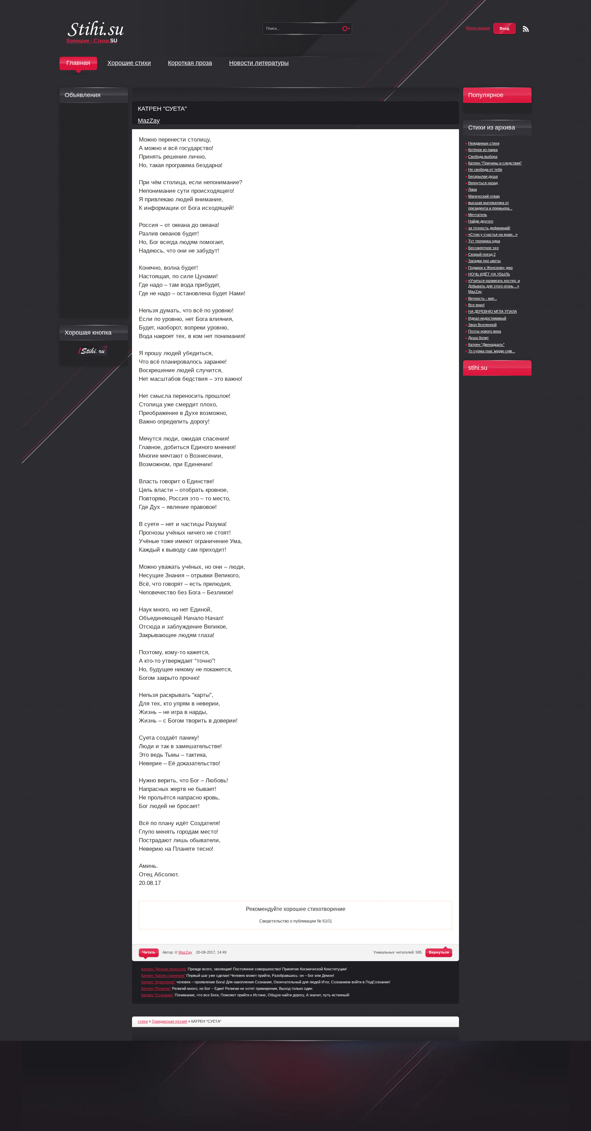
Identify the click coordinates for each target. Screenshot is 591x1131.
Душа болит (478, 338)
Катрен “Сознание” (157, 995)
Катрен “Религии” (156, 988)
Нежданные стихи (483, 143)
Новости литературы (259, 62)
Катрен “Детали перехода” (164, 969)
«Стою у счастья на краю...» (492, 234)
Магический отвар (484, 196)
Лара (472, 189)
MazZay (149, 120)
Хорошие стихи (129, 62)
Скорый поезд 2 (482, 254)
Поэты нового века (484, 331)
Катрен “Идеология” (158, 982)
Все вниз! (476, 305)
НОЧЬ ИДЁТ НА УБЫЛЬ (489, 274)
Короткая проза (190, 62)
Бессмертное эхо (483, 248)
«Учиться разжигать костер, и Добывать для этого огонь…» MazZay (494, 286)
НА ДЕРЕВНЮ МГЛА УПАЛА (492, 311)
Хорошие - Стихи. (91, 40)
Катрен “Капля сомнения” (163, 975)
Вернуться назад (483, 183)
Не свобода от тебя (485, 169)
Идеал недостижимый (487, 318)
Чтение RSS (525, 29)
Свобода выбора (482, 156)
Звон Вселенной (482, 325)
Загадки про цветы (484, 261)
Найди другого (480, 221)
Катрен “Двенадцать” (486, 344)
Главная (78, 62)
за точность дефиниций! (489, 228)
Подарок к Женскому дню (490, 268)
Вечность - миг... (482, 298)
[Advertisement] (92, 210)
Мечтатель (477, 215)
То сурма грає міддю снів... (491, 351)
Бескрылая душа (483, 176)
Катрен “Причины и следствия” (495, 163)
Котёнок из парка (483, 150)
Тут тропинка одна (484, 241)
